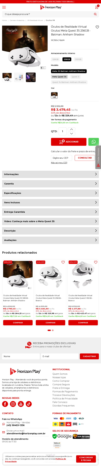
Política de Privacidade (65, 398)
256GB (67, 59)
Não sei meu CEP (59, 163)
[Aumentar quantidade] (71, 133)
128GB (55, 59)
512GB (78, 59)
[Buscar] (95, 14)
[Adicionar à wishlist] (97, 27)
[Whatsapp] (93, 142)
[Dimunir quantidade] (71, 129)
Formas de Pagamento (65, 391)
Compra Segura (61, 384)
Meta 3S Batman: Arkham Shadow (68, 71)
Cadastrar (89, 356)
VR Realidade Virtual (35, 20)
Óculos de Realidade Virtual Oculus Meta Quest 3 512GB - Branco (80, 298)
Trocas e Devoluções (63, 395)
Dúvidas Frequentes (63, 405)
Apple (62, 40)
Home (4, 20)
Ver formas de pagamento (64, 119)
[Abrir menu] (4, 7)
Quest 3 (75, 77)
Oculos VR (50, 20)
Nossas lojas (59, 377)
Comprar (18, 323)
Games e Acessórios (17, 20)
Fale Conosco (59, 402)
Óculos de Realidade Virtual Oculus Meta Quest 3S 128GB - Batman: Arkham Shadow (16, 298)
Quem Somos (59, 374)
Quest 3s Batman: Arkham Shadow (69, 82)
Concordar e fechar (86, 458)
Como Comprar (61, 381)
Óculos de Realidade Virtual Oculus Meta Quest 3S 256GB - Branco (49, 298)
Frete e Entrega (61, 388)
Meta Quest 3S (59, 77)
